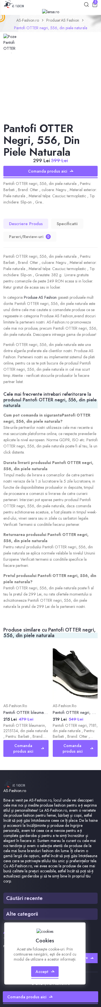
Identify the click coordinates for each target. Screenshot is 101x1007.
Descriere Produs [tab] (26, 224)
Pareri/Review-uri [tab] (29, 237)
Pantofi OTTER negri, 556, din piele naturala (50, 28)
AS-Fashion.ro (27, 20)
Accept (42, 971)
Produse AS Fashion (62, 20)
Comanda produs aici (47, 171)
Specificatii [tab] (67, 224)
